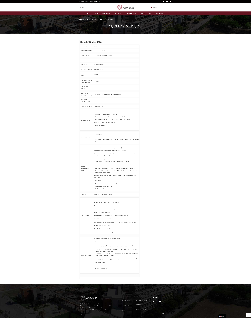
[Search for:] (161, 7)
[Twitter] (153, 301)
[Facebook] (156, 301)
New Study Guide (87, 19)
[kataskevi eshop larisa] (166, 314)
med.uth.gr (90, 314)
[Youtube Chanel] (160, 301)
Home (80, 19)
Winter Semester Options (97, 19)
